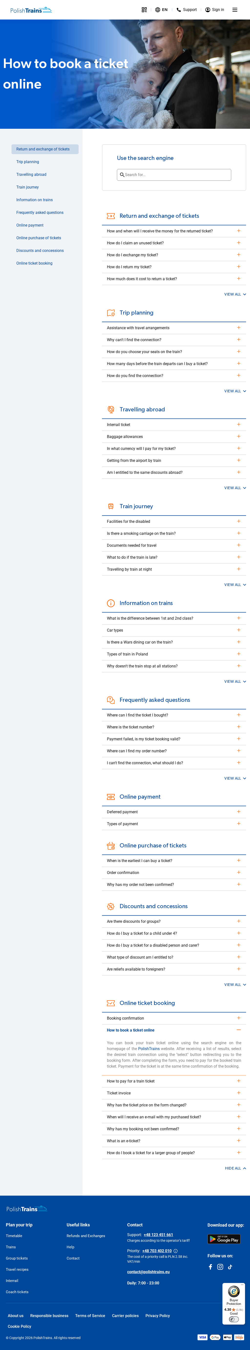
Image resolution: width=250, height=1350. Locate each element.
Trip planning (27, 161)
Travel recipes (17, 1269)
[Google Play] (224, 1239)
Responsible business (49, 1315)
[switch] (234, 1319)
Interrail (12, 1281)
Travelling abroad (31, 174)
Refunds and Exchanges (86, 1236)
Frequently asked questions (39, 212)
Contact (73, 1258)
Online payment (29, 225)
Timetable (14, 1236)
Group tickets (17, 1258)
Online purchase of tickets (38, 238)
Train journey (27, 187)
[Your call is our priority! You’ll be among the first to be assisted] (175, 1251)
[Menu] (234, 10)
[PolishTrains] (27, 1208)
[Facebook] (210, 1267)
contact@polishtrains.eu (148, 1272)
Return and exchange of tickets (43, 149)
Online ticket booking (34, 263)
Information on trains (34, 200)
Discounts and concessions (40, 250)
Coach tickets (17, 1292)
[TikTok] (230, 1267)
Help (70, 1247)
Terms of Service (90, 1315)
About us (15, 1315)
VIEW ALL (232, 294)
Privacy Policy (158, 1315)
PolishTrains (149, 1048)
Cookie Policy (19, 1326)
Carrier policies (125, 1315)
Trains (11, 1247)
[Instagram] (220, 1267)
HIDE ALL (233, 1168)
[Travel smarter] (144, 10)
